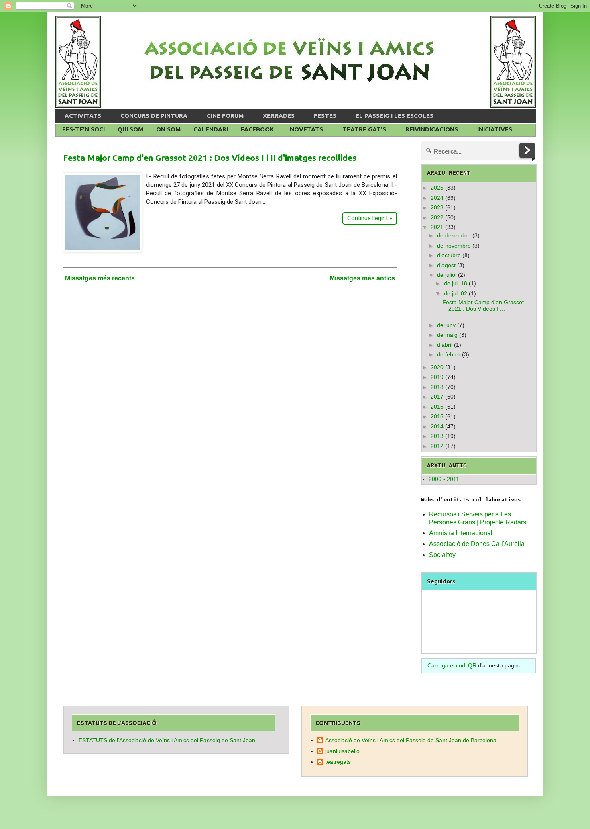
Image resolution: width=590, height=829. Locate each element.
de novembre (454, 245)
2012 (437, 446)
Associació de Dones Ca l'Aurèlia (477, 543)
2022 (437, 217)
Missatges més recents (100, 278)
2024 (437, 197)
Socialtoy (442, 554)
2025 (437, 187)
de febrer (448, 354)
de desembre (454, 235)
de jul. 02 (455, 293)
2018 (437, 387)
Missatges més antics (362, 278)
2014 (437, 426)
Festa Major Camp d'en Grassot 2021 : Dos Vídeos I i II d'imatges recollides (209, 157)
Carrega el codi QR (451, 665)
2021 (437, 227)
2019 (437, 377)
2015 (437, 416)
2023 (437, 207)
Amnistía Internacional (460, 533)
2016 (437, 406)
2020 (437, 367)
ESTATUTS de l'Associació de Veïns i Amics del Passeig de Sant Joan (167, 740)
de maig (447, 335)
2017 (437, 396)
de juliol (446, 275)
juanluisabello (342, 751)
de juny (446, 325)
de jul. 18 (455, 283)
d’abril (444, 345)
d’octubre (449, 255)
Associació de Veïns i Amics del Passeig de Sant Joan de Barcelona (410, 740)
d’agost (446, 265)
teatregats (338, 762)
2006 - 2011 (444, 479)
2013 (437, 436)
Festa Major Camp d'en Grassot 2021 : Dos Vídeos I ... (483, 305)
